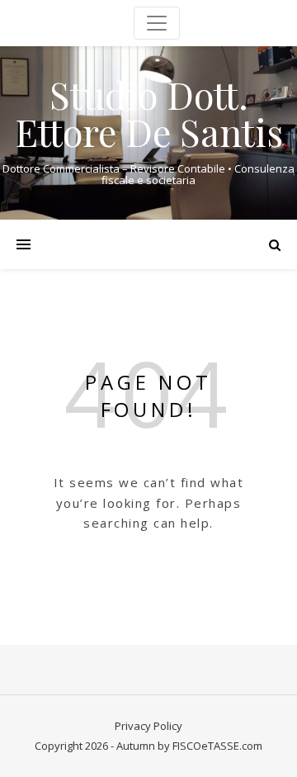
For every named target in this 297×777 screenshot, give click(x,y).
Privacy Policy (148, 725)
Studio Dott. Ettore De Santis (149, 113)
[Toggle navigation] (157, 23)
